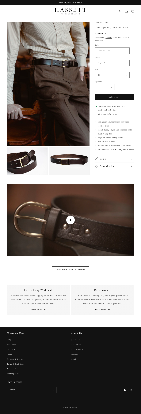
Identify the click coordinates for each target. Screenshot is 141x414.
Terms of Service (14, 369)
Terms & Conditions (15, 364)
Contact (10, 354)
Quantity (98, 82)
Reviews (74, 354)
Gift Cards (11, 349)
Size (96, 69)
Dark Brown (115, 149)
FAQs (9, 340)
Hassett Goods (73, 408)
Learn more (36, 309)
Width (97, 57)
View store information (107, 114)
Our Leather (76, 344)
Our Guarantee (77, 349)
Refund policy (12, 373)
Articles (74, 359)
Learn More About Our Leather (70, 269)
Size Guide (11, 344)
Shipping (108, 37)
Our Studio (75, 340)
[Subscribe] (53, 390)
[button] (8, 11)
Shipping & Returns (15, 359)
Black (131, 149)
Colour (97, 45)
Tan (124, 149)
